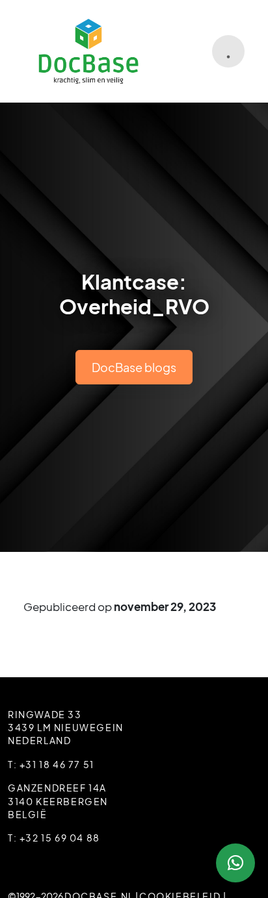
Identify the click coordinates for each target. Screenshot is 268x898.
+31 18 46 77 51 (57, 764)
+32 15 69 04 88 (60, 837)
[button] (235, 862)
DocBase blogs (134, 367)
